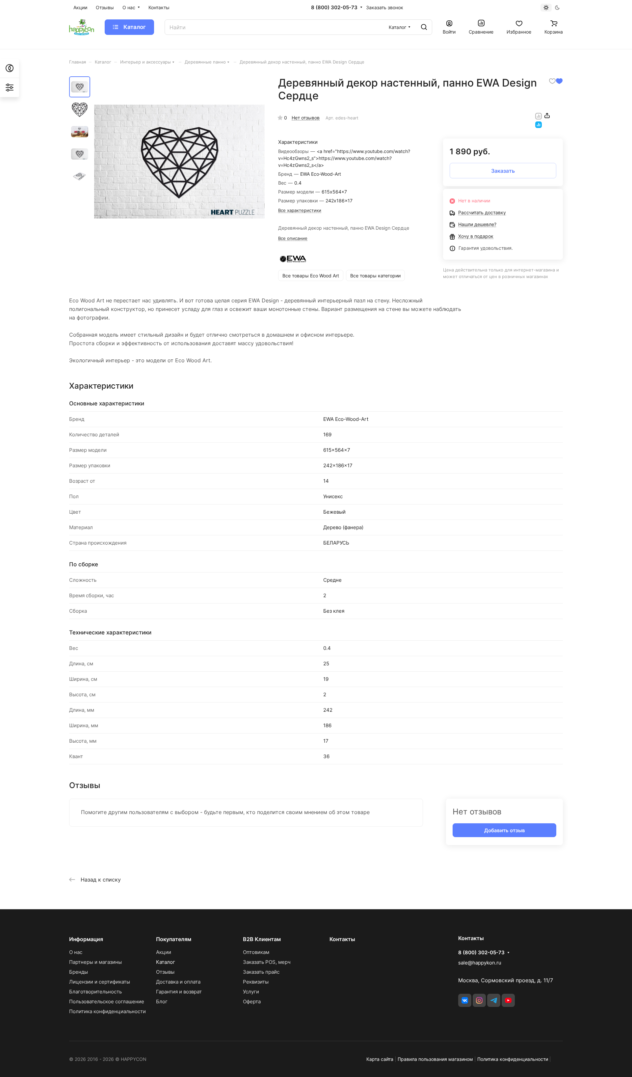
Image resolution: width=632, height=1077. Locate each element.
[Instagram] (479, 1000)
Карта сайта (379, 1059)
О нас (75, 952)
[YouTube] (508, 1000)
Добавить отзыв (504, 830)
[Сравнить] (538, 115)
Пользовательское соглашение (106, 1001)
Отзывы (165, 972)
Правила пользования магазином (435, 1059)
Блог (162, 1001)
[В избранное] (552, 80)
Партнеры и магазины (95, 962)
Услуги (251, 991)
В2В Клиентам (262, 939)
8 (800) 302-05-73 (334, 8)
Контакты (342, 939)
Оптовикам (256, 952)
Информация (86, 939)
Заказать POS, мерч (267, 962)
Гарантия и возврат (179, 991)
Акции (163, 952)
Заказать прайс (261, 972)
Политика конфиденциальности (107, 1011)
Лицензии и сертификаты (99, 982)
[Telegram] (493, 1000)
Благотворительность (95, 991)
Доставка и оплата (178, 982)
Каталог (165, 962)
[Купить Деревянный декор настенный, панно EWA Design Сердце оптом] (179, 161)
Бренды (78, 972)
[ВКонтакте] (464, 1000)
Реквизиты (256, 982)
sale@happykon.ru (479, 963)
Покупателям (173, 939)
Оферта (252, 1001)
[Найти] (424, 27)
